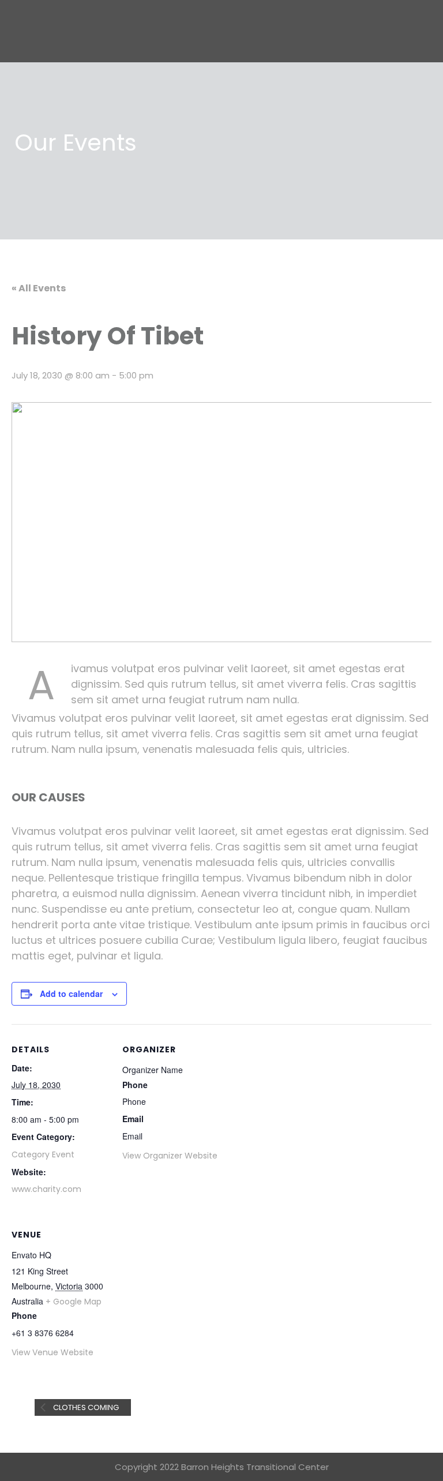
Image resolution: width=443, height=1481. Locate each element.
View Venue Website (52, 1352)
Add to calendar (71, 993)
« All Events (39, 288)
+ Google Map (74, 1301)
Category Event (43, 1154)
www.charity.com (46, 1189)
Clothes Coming (85, 1407)
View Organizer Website (169, 1155)
